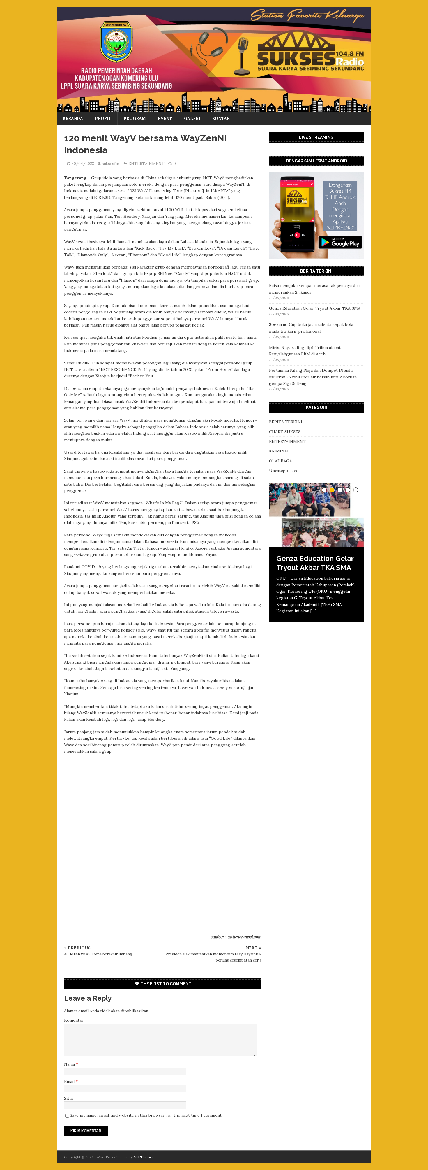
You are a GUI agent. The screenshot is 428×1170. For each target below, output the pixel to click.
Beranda (73, 118)
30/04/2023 (83, 163)
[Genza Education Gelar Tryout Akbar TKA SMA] (316, 515)
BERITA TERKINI (285, 422)
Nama (70, 1064)
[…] (313, 610)
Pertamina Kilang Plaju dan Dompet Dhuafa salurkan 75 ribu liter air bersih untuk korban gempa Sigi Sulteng (313, 377)
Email (70, 1081)
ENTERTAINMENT (146, 163)
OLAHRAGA (280, 461)
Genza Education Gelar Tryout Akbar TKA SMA (314, 308)
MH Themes (143, 1157)
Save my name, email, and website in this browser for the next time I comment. (146, 1115)
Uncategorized (283, 470)
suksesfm (110, 163)
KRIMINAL (279, 451)
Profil (103, 118)
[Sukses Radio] (214, 109)
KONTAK (221, 118)
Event (165, 118)
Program (134, 118)
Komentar (74, 1020)
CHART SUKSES (284, 431)
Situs (69, 1098)
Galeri (192, 118)
